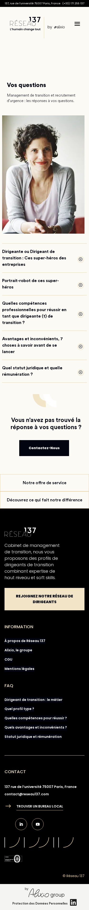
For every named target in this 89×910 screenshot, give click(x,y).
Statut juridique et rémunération (33, 736)
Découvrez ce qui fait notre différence (44, 500)
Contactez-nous (44, 448)
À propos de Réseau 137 (25, 640)
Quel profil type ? (19, 708)
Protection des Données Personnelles (40, 903)
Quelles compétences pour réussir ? (36, 718)
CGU (8, 659)
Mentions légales (19, 668)
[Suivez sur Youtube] (37, 824)
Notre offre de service (44, 483)
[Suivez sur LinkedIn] (21, 824)
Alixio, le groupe (18, 650)
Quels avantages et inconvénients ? (36, 727)
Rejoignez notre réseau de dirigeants (44, 599)
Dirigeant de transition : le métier (33, 699)
